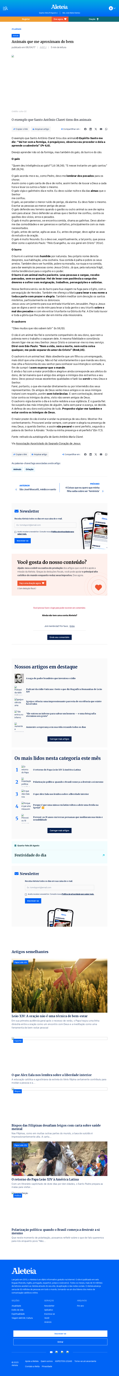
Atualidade (16, 29)
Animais (17, 469)
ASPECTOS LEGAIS (63, 1361)
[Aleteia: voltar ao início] (59, 6)
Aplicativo (48, 1310)
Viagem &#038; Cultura (22, 1318)
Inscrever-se (22, 540)
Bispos (18, 1091)
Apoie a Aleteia (31, 1361)
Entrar (60, 1341)
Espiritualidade (18, 1314)
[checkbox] (15, 532)
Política (18, 1195)
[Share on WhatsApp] (106, 129)
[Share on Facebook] (85, 129)
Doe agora (58, 19)
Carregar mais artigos (59, 739)
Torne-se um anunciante (85, 1361)
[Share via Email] (101, 129)
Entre (72, 626)
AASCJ (43, 47)
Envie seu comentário (59, 637)
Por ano (80, 1305)
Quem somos (47, 1361)
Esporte (18, 1041)
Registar (26, 19)
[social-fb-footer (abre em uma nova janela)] (56, 1352)
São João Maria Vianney (71, 13)
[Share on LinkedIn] (90, 129)
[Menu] (19, 8)
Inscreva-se (49, 1314)
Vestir (46, 1318)
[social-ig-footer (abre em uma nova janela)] (67, 1352)
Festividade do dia (30, 855)
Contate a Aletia (32, 1366)
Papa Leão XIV (21, 962)
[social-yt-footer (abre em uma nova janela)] (51, 1352)
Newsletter (49, 1305)
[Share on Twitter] (96, 129)
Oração (92, 19)
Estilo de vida (17, 1310)
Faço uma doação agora (30, 583)
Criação (29, 469)
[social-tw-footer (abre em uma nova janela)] (62, 1352)
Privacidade (47, 1366)
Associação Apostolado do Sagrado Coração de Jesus (48, 443)
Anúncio (48, 1322)
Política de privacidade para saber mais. (78, 894)
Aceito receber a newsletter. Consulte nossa (45, 533)
